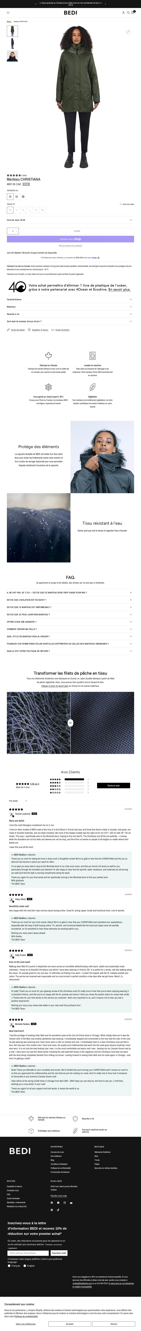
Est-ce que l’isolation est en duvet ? (26, 599)
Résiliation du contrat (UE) (17, 1206)
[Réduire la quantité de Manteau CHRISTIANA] (9, 231)
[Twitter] (60, 1203)
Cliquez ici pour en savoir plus (54, 685)
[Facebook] (54, 1203)
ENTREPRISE (57, 1147)
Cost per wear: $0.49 (16, 219)
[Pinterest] (54, 1210)
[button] (14, 175)
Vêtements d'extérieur (102, 1152)
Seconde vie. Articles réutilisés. (106, 1168)
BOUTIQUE (99, 1147)
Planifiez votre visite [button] (59, 1196)
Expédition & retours (14, 1186)
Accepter (70, 1323)
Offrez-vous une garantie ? (21, 621)
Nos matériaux (56, 1156)
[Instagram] (67, 1203)
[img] (16, 809)
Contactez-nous (13, 1190)
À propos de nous (57, 1152)
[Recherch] (128, 12)
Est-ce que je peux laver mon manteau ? (28, 614)
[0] (132, 12)
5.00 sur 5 (34, 783)
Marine (16, 196)
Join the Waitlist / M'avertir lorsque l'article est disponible (32, 252)
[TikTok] (60, 1210)
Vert (10, 196)
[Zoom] (128, 31)
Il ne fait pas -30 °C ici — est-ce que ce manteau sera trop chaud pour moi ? (47, 592)
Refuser (113, 1323)
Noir (23, 196)
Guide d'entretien (13, 1198)
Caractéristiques (14, 299)
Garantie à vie (13, 314)
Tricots (97, 1160)
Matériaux (11, 306)
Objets (96, 1164)
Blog (52, 1160)
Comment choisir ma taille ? (22, 629)
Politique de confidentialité (26, 1316)
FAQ (8, 1194)
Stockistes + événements (16, 1202)
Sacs (96, 1156)
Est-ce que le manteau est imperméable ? (29, 607)
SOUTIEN (11, 1181)
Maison (9, 21)
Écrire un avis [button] (114, 785)
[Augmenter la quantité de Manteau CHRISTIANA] (17, 231)
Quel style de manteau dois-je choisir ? (24, 321)
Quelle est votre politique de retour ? (28, 651)
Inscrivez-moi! (59, 1253)
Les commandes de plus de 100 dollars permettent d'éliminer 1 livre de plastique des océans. (72, 4)
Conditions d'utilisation (59, 1164)
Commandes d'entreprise (60, 1172)
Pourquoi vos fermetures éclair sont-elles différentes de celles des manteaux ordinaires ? (58, 643)
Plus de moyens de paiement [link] (70, 245)
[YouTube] (73, 1203)
